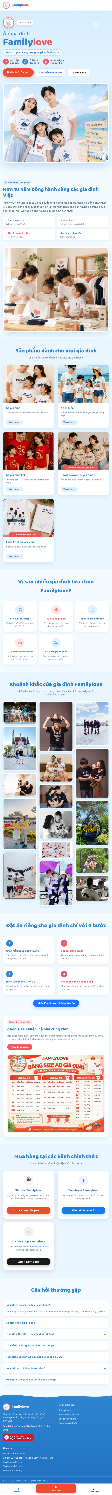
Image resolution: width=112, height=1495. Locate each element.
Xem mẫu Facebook (50, 72)
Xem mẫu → (14, 422)
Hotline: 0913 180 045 (14, 1453)
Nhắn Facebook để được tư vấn (56, 1003)
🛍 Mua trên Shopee (18, 72)
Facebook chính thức (69, 1414)
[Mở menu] (106, 5)
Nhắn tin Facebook (83, 1210)
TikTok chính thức (68, 1423)
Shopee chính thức (68, 1418)
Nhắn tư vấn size (20, 1047)
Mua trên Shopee (29, 1210)
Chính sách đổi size (12, 1462)
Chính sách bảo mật (13, 1466)
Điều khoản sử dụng (12, 1470)
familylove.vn (65, 1410)
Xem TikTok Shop (28, 1261)
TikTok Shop (78, 72)
